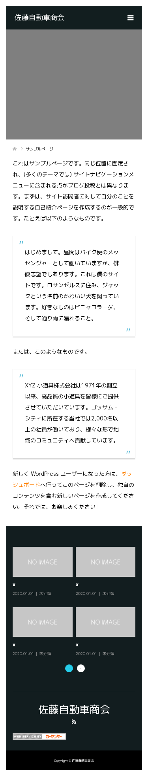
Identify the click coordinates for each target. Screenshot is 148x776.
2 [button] (81, 668)
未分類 (24, 593)
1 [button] (69, 668)
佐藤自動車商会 (39, 17)
